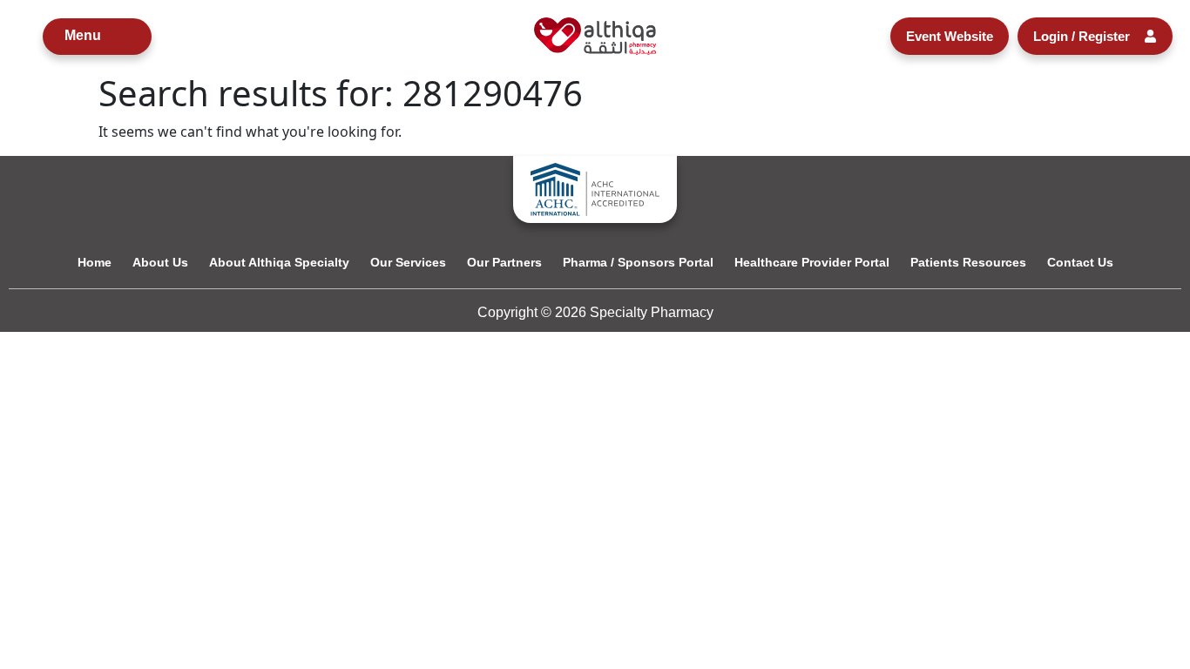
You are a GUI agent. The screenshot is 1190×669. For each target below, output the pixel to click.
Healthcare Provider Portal (811, 262)
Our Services (408, 262)
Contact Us (1080, 262)
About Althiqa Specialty (279, 262)
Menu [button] (82, 35)
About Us (160, 262)
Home (95, 262)
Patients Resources (968, 262)
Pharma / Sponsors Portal (638, 262)
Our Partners (504, 262)
